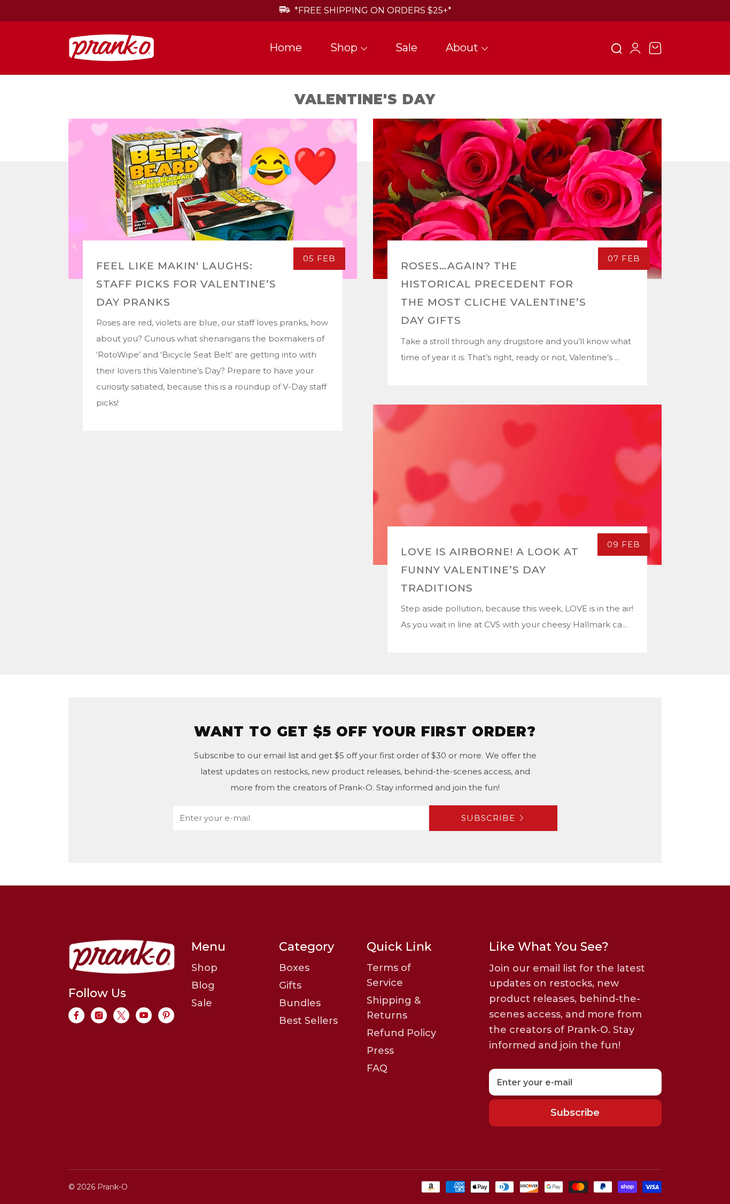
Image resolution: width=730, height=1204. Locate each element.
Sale (406, 47)
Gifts (290, 985)
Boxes (294, 968)
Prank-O (112, 1187)
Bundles (300, 1003)
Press (380, 1051)
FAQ (377, 1068)
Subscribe (488, 818)
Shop (344, 47)
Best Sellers (308, 1021)
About (462, 47)
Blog (203, 985)
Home (285, 47)
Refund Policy (401, 1033)
